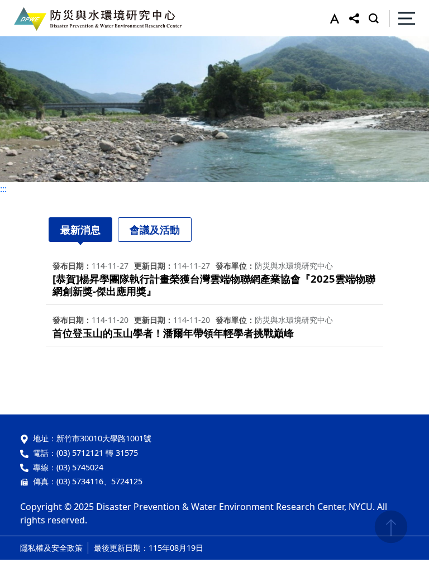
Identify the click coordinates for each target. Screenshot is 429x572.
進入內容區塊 (27, 7)
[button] (332, 18)
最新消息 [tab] (80, 229)
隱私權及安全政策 (51, 547)
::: (3, 189)
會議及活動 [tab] (155, 229)
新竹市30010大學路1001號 (103, 438)
